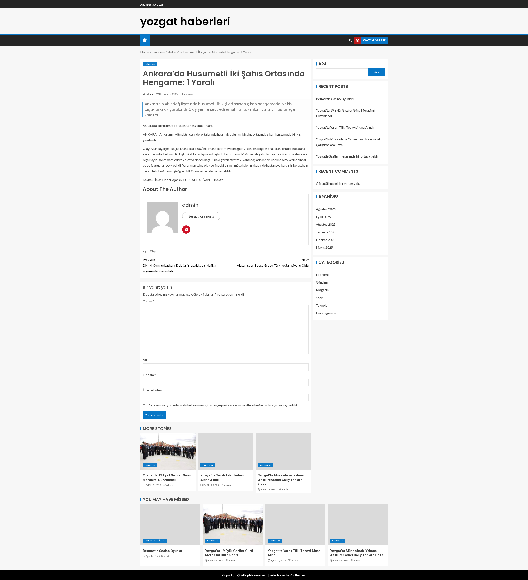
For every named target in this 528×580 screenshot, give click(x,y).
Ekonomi (322, 275)
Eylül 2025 (323, 217)
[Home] (145, 40)
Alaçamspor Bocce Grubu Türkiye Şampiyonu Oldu (273, 262)
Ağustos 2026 (326, 209)
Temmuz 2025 (326, 232)
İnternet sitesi (152, 390)
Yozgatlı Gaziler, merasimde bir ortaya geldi (347, 156)
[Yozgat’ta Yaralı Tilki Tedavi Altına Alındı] (225, 451)
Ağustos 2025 (326, 224)
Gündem (150, 64)
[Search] (350, 40)
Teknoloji (322, 305)
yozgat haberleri (185, 21)
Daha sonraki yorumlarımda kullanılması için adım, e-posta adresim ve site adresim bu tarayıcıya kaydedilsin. (223, 405)
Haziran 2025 (325, 240)
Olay (153, 251)
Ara (322, 64)
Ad (146, 359)
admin (149, 93)
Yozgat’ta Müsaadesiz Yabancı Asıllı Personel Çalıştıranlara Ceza (281, 479)
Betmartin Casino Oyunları (335, 99)
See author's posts (201, 216)
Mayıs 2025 (324, 247)
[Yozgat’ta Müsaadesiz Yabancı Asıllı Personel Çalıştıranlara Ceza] (283, 451)
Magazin (322, 290)
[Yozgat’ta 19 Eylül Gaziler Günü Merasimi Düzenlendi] (168, 451)
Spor (319, 298)
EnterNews (277, 575)
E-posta (149, 375)
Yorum (148, 301)
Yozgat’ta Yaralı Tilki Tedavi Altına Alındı (345, 127)
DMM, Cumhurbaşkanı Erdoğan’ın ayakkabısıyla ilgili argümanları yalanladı (180, 265)
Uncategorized (326, 313)
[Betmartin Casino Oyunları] (170, 524)
